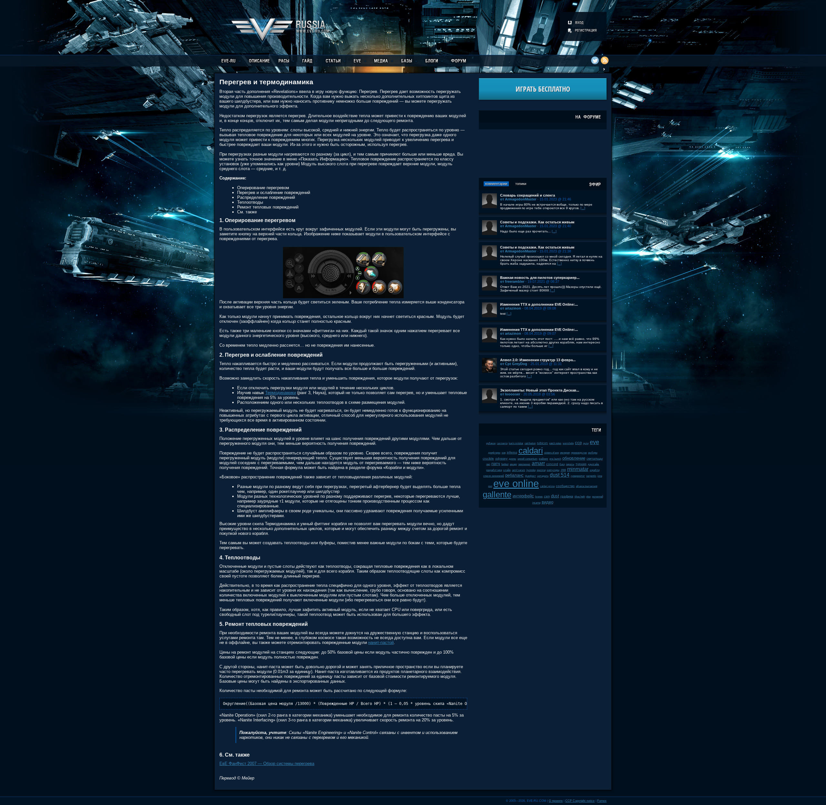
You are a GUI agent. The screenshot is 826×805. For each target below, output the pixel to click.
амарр (513, 464)
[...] (582, 208)
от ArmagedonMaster (518, 199)
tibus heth (580, 496)
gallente (497, 494)
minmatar (578, 469)
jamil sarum (518, 470)
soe (504, 452)
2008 (563, 470)
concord (552, 464)
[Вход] (576, 22)
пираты (570, 464)
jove (600, 475)
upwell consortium (528, 458)
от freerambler (512, 281)
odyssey (501, 458)
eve (594, 442)
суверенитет (578, 475)
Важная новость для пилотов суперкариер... (539, 278)
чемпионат (524, 464)
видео (547, 502)
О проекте (556, 800)
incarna (536, 502)
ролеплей (597, 496)
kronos (539, 496)
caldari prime (547, 486)
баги (562, 464)
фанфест (530, 475)
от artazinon (510, 308)
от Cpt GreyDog (513, 364)
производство (579, 452)
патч (495, 463)
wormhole (568, 443)
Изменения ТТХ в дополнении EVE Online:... (539, 304)
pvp (490, 486)
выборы (593, 452)
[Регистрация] (583, 30)
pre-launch (555, 458)
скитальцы (595, 458)
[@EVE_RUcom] (595, 60)
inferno (512, 452)
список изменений (493, 475)
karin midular (516, 443)
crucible (488, 458)
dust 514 (559, 475)
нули (586, 443)
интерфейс (523, 496)
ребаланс (514, 475)
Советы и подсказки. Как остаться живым (537, 222)
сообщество (565, 486)
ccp (578, 442)
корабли (594, 470)
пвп (488, 464)
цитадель (543, 475)
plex (588, 496)
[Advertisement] (542, 154)
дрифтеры (494, 452)
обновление (573, 458)
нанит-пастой (381, 642)
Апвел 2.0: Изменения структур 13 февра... (538, 360)
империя (565, 452)
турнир (581, 464)
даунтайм (593, 464)
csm (547, 496)
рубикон (491, 443)
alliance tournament (586, 486)
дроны (512, 458)
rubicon (542, 443)
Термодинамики (280, 392)
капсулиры (553, 470)
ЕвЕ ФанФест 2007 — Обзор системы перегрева (266, 763)
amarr (538, 463)
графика (566, 496)
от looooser (510, 394)
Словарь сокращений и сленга (527, 195)
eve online (516, 483)
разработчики (494, 470)
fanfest (505, 464)
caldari (531, 450)
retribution (530, 443)
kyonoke (531, 470)
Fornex (602, 800)
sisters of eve (551, 452)
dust (555, 496)
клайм (507, 470)
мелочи (541, 470)
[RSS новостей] (605, 60)
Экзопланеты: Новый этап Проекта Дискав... (539, 390)
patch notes (555, 443)
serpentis (591, 475)
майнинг (543, 458)
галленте (502, 443)
